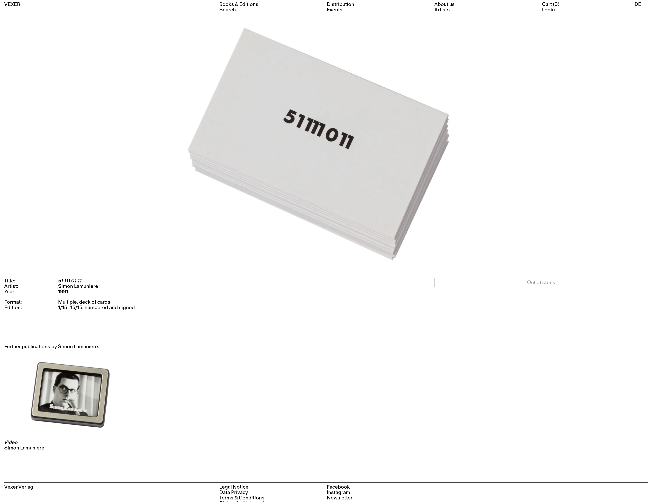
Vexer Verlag (18, 487)
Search (227, 9)
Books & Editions (238, 4)
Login (548, 9)
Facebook (338, 487)
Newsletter (339, 497)
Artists (442, 9)
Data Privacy (233, 492)
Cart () (550, 4)
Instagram (338, 492)
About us (444, 4)
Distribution (340, 4)
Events (334, 9)
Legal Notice (233, 487)
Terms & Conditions (242, 497)
